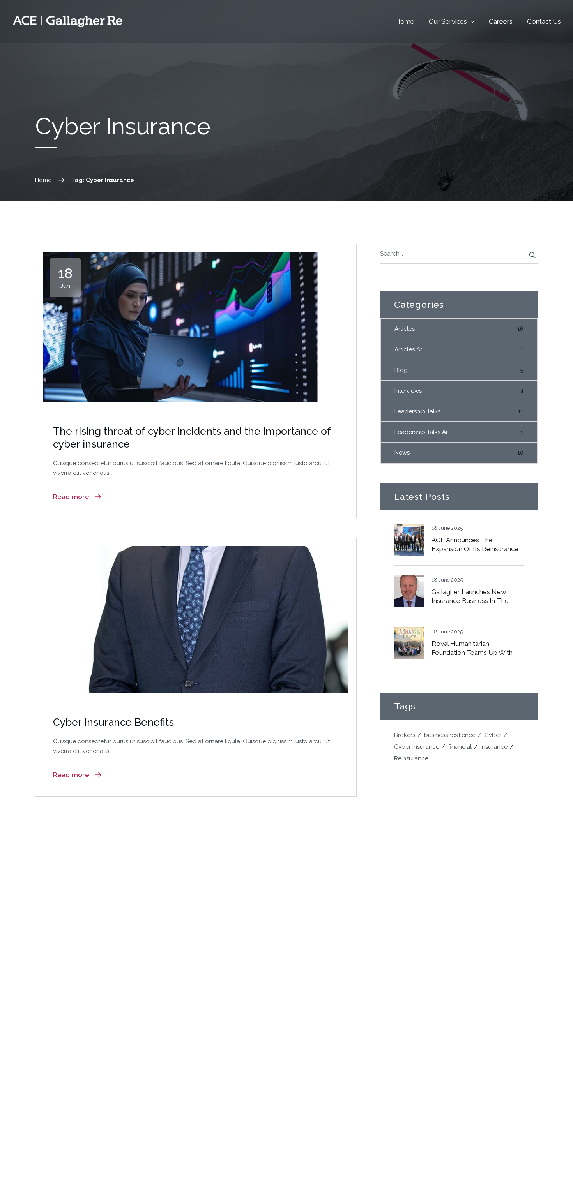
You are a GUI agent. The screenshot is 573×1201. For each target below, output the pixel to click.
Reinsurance (411, 758)
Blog (458, 370)
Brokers (404, 735)
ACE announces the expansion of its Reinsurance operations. (475, 549)
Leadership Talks (458, 411)
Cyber (493, 735)
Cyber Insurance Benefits (113, 722)
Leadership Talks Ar (458, 432)
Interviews (458, 390)
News (458, 452)
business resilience (450, 735)
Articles (458, 328)
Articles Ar (458, 349)
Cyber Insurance (416, 746)
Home (43, 179)
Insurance (494, 746)
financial (460, 746)
